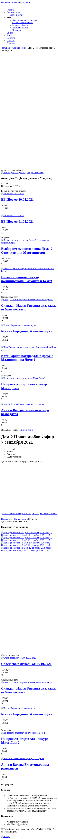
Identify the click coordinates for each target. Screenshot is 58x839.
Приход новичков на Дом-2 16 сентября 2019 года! (25, 545)
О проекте (25, 2)
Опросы (10, 40)
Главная (10, 10)
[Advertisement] (29, 81)
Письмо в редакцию (10, 2)
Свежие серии (13, 12)
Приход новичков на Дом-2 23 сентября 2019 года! (25, 540)
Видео (10, 33)
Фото (9, 35)
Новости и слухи (15, 15)
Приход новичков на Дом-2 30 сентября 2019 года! (25, 535)
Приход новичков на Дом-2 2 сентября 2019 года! (25, 550)
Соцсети (11, 38)
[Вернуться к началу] (5, 836)
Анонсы (11, 43)
